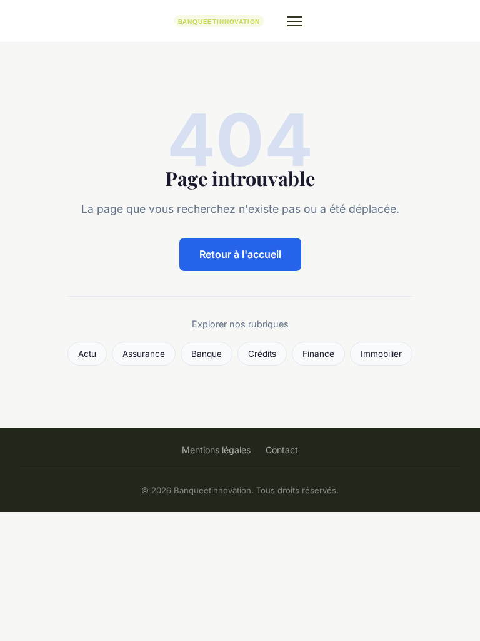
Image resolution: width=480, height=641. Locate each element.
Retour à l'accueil (240, 254)
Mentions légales (216, 449)
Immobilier (381, 354)
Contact (282, 449)
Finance (318, 354)
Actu (87, 354)
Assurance (143, 354)
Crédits (262, 354)
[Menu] (295, 21)
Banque (206, 354)
